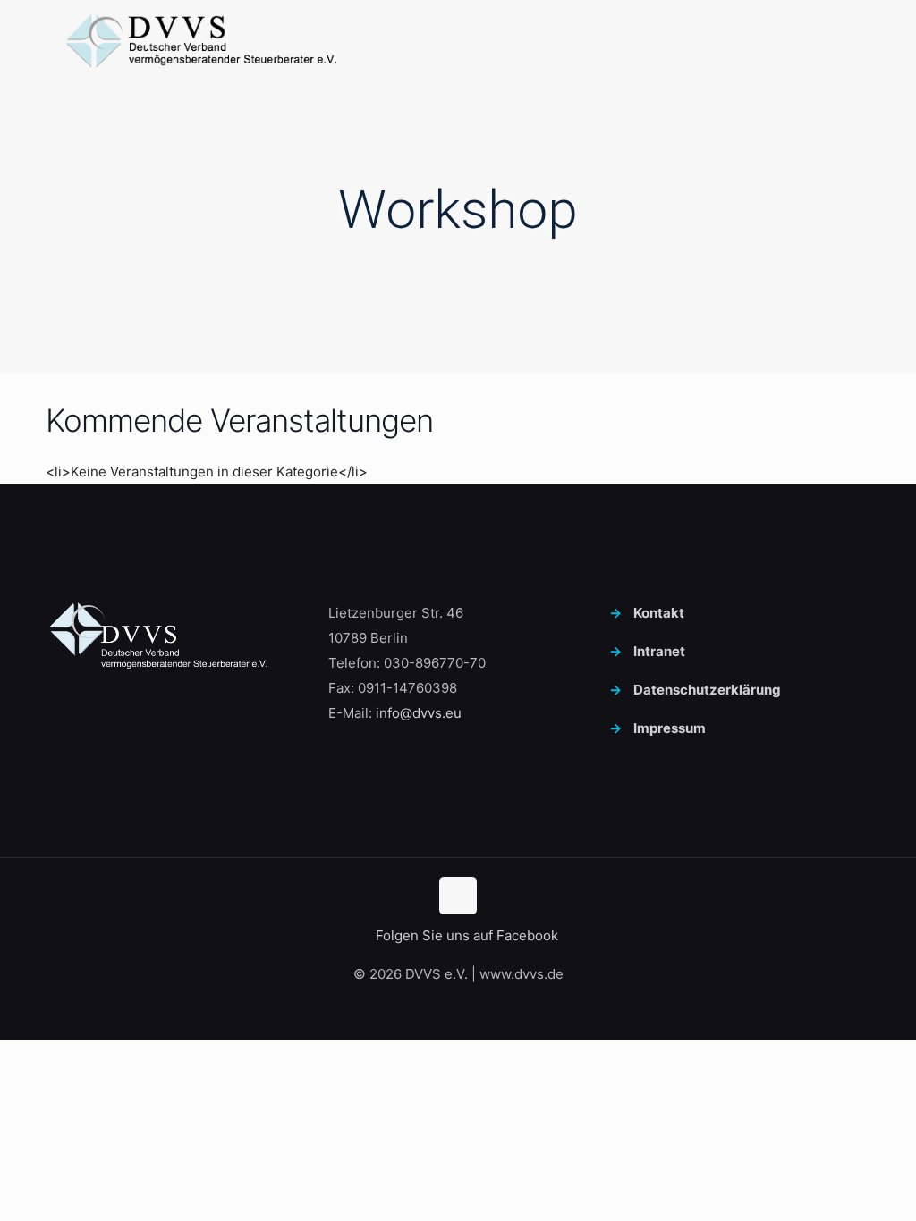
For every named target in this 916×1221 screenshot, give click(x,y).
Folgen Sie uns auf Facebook (465, 935)
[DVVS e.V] (201, 40)
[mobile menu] (839, 40)
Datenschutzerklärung (707, 689)
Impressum (669, 728)
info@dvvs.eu (419, 712)
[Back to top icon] (458, 895)
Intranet (659, 651)
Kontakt (658, 612)
